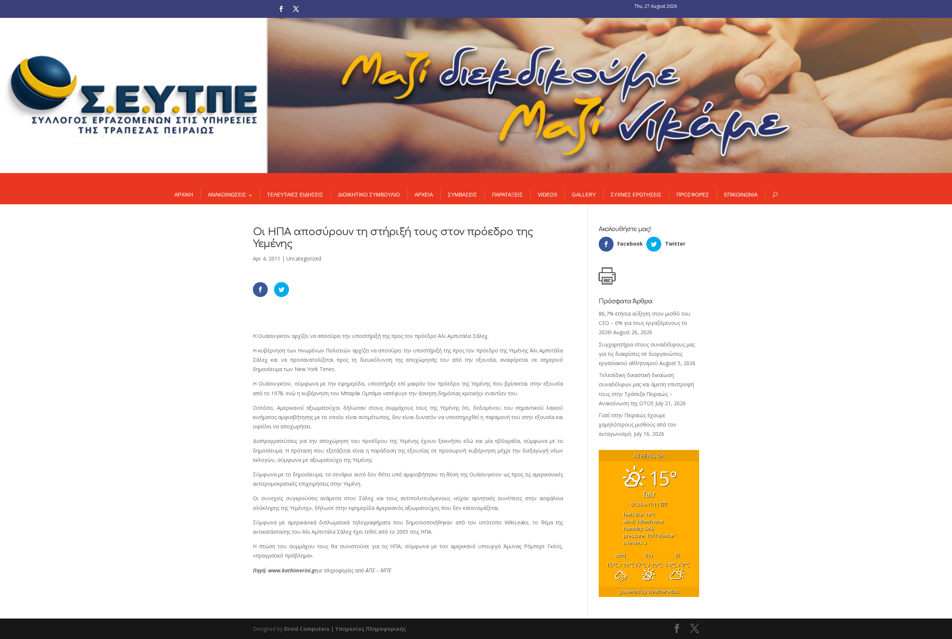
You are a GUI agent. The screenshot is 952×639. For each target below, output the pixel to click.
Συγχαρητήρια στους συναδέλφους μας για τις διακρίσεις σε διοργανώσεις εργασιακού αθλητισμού (647, 354)
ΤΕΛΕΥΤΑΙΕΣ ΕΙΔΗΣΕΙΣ (295, 195)
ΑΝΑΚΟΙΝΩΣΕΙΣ (227, 195)
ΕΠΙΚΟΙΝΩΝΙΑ (741, 195)
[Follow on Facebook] (281, 9)
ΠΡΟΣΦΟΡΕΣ (692, 195)
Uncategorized (303, 258)
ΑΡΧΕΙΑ (424, 195)
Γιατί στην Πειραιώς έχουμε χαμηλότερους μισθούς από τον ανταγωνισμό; (637, 424)
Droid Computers (306, 628)
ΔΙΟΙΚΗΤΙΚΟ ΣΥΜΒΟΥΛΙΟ (369, 195)
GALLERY (584, 195)
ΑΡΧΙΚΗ (183, 195)
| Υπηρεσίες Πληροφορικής (368, 628)
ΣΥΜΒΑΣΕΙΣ (462, 195)
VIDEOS (547, 195)
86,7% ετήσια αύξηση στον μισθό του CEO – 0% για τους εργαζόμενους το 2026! (644, 323)
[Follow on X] (296, 9)
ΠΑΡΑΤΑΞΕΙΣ (507, 195)
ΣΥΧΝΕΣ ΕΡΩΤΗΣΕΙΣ (636, 195)
